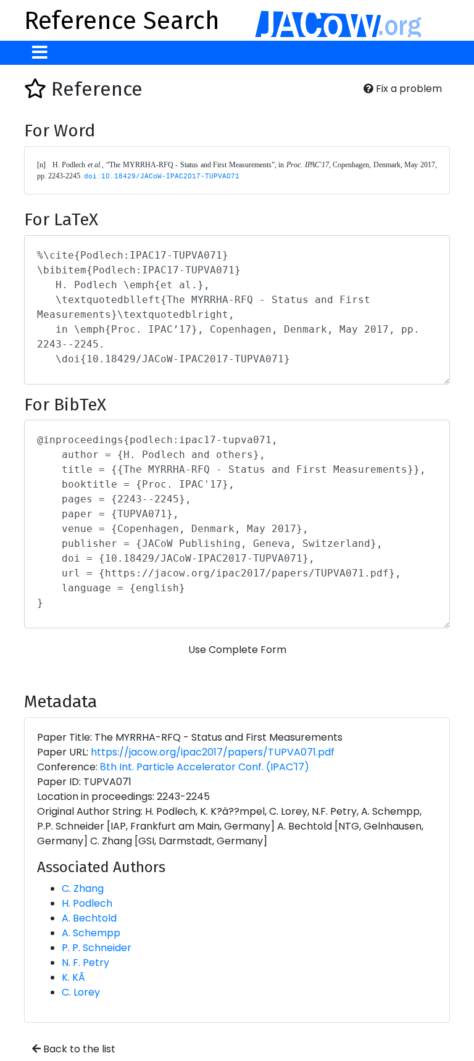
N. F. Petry (85, 962)
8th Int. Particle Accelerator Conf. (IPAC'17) (204, 767)
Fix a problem (407, 88)
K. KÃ (73, 977)
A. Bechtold (89, 918)
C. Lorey (81, 992)
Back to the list (78, 1049)
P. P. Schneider (96, 948)
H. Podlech (87, 903)
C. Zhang (83, 888)
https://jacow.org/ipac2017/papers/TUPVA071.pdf (213, 752)
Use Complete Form (237, 650)
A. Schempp (91, 933)
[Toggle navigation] (40, 53)
